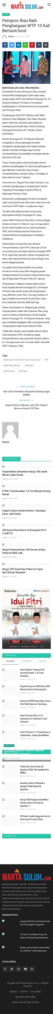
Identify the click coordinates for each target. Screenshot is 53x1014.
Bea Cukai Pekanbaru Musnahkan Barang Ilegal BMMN (26, 393)
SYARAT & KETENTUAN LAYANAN (25, 1002)
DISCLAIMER (36, 991)
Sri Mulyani (28, 365)
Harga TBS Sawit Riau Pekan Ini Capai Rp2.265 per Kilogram (22, 571)
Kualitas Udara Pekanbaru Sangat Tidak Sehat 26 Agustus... (32, 786)
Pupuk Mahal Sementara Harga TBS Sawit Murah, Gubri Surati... (24, 473)
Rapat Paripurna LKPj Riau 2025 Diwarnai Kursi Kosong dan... (35, 688)
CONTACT (24, 991)
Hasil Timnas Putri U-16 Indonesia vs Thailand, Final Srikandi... (33, 718)
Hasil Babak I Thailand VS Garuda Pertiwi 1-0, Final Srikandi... (32, 673)
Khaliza (11, 36)
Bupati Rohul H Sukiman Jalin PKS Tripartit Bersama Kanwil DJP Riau (26, 407)
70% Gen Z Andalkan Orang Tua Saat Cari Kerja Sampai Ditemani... (35, 936)
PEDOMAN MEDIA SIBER (25, 997)
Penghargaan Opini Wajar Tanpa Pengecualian (22, 359)
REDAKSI (13, 991)
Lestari (5, 498)
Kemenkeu (23, 371)
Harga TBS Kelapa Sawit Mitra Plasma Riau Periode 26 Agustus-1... (34, 802)
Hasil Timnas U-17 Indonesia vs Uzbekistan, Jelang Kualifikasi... (35, 733)
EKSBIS (6, 14)
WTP (46, 359)
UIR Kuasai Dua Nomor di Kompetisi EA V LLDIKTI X (24, 532)
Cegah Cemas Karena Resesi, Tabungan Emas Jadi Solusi (24, 512)
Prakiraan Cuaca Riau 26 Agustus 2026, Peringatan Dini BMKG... (34, 769)
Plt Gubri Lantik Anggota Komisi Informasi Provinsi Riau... (35, 818)
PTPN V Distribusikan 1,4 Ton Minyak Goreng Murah (26, 493)
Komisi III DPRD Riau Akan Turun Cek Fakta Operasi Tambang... (35, 702)
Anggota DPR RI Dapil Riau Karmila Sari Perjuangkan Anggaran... (35, 923)
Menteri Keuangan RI (12, 365)
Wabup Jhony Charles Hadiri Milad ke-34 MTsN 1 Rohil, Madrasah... (35, 949)
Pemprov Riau (9, 371)
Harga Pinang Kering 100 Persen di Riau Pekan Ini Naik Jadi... (23, 551)
